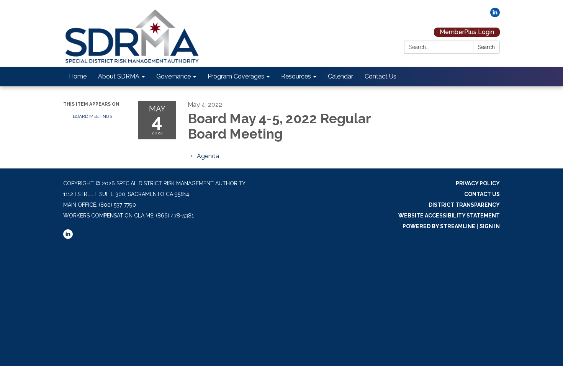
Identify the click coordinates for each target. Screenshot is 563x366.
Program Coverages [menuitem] (236, 76)
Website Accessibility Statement (449, 215)
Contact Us (482, 194)
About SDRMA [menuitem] (118, 76)
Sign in (490, 226)
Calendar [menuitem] (340, 76)
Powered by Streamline (439, 226)
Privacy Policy (478, 183)
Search (486, 47)
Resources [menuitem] (296, 76)
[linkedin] (495, 15)
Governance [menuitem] (173, 76)
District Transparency (464, 205)
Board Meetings (92, 116)
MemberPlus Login (467, 32)
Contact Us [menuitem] (380, 76)
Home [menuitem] (78, 76)
